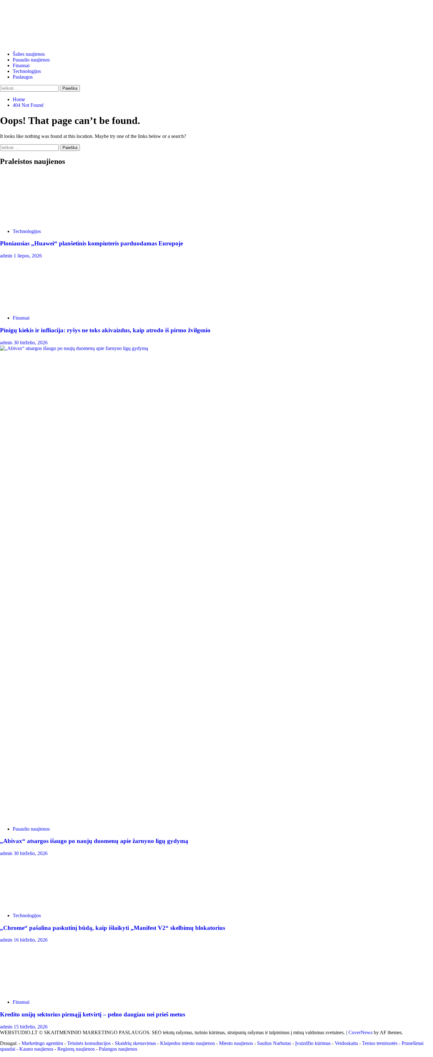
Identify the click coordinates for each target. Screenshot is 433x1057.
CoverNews (360, 1032)
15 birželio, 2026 (31, 1026)
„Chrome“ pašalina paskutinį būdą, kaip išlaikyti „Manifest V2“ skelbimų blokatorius (112, 927)
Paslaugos (23, 77)
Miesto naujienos (236, 1043)
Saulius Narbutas (274, 1043)
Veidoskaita (346, 1043)
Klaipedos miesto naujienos (187, 1043)
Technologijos (27, 71)
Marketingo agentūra (42, 1043)
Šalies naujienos (29, 54)
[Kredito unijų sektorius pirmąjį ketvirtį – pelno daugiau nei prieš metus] (47, 991)
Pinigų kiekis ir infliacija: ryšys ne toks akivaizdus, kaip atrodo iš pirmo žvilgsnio (105, 330)
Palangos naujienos (118, 1049)
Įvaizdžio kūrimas (313, 1043)
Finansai (21, 65)
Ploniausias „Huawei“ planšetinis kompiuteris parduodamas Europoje (91, 243)
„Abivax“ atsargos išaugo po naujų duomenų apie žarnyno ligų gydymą (94, 841)
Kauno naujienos (36, 1049)
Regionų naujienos (76, 1049)
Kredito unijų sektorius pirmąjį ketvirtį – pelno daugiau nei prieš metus (92, 1014)
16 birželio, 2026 (31, 940)
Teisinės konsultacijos (89, 1043)
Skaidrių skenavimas (135, 1043)
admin (7, 255)
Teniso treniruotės (379, 1043)
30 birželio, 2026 (31, 342)
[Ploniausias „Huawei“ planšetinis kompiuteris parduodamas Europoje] (47, 220)
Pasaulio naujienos (31, 59)
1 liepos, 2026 (28, 255)
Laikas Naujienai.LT (38, 15)
